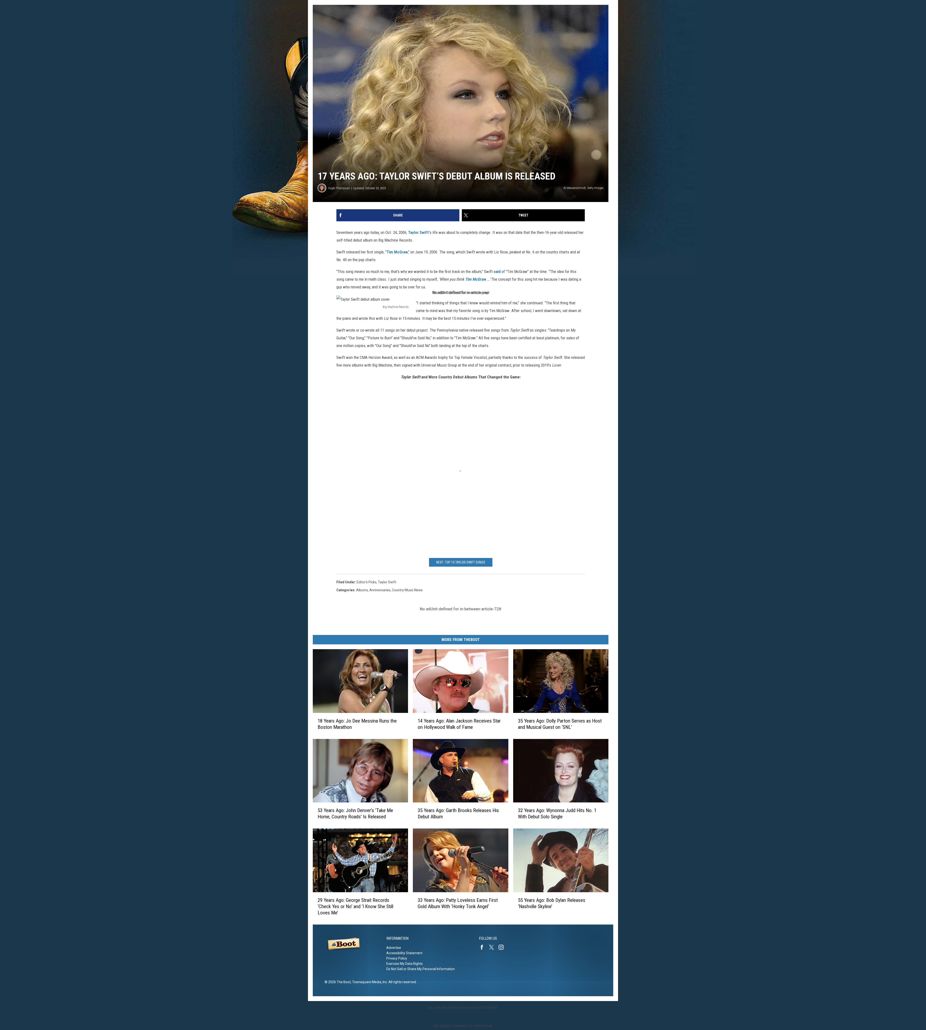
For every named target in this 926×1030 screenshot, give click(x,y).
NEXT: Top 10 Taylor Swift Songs (460, 562)
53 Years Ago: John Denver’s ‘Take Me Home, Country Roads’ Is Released (355, 813)
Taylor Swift (387, 582)
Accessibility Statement (404, 953)
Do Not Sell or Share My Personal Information (420, 969)
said (497, 271)
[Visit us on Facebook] (484, 947)
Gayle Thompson (339, 188)
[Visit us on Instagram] (503, 947)
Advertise (393, 948)
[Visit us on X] (493, 947)
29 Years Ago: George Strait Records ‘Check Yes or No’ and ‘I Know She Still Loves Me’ (355, 906)
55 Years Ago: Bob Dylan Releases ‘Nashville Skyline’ (551, 903)
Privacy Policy (396, 958)
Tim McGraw (397, 252)
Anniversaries (379, 590)
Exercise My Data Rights (404, 964)
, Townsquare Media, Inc (369, 982)
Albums (362, 590)
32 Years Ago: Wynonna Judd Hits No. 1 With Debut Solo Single (557, 813)
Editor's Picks (366, 582)
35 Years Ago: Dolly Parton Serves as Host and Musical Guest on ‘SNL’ (560, 724)
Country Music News (407, 590)
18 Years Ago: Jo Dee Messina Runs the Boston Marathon (357, 724)
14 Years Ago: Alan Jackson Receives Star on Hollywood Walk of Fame (459, 724)
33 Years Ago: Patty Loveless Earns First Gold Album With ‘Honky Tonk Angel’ (458, 903)
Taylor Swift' (418, 232)
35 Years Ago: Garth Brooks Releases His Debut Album (458, 813)
